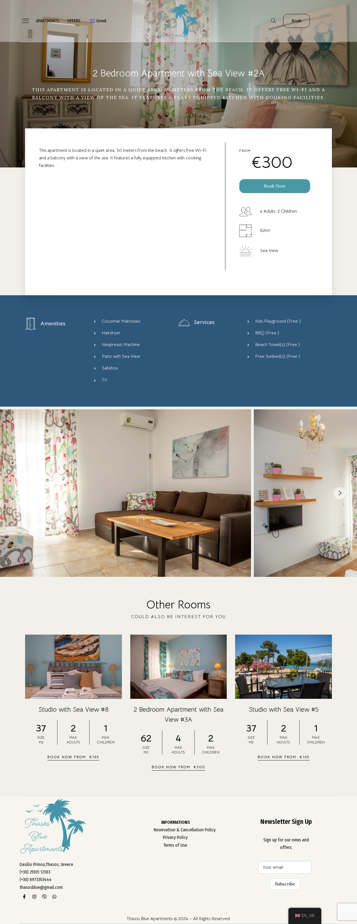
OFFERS (73, 20)
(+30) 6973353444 (36, 879)
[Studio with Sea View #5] (283, 667)
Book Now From (73, 757)
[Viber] (44, 896)
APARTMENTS (47, 20)
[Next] (340, 493)
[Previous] (17, 493)
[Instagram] (34, 896)
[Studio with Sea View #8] (73, 667)
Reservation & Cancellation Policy (185, 829)
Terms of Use (175, 845)
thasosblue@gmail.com (41, 887)
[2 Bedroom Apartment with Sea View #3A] (178, 667)
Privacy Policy (175, 837)
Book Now (275, 186)
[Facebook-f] (24, 896)
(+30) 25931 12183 (35, 872)
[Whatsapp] (54, 896)
